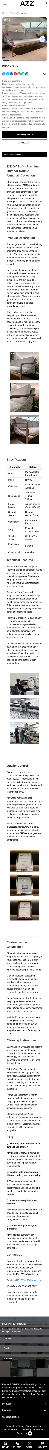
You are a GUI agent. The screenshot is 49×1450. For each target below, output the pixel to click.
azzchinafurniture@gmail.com (31, 1391)
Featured (6, 1410)
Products (14, 13)
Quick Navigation (10, 1417)
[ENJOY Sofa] (3, 73)
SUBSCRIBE (23, 1367)
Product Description (12, 154)
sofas (23, 13)
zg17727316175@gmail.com (27, 1280)
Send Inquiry (23, 134)
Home (5, 13)
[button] (42, 39)
